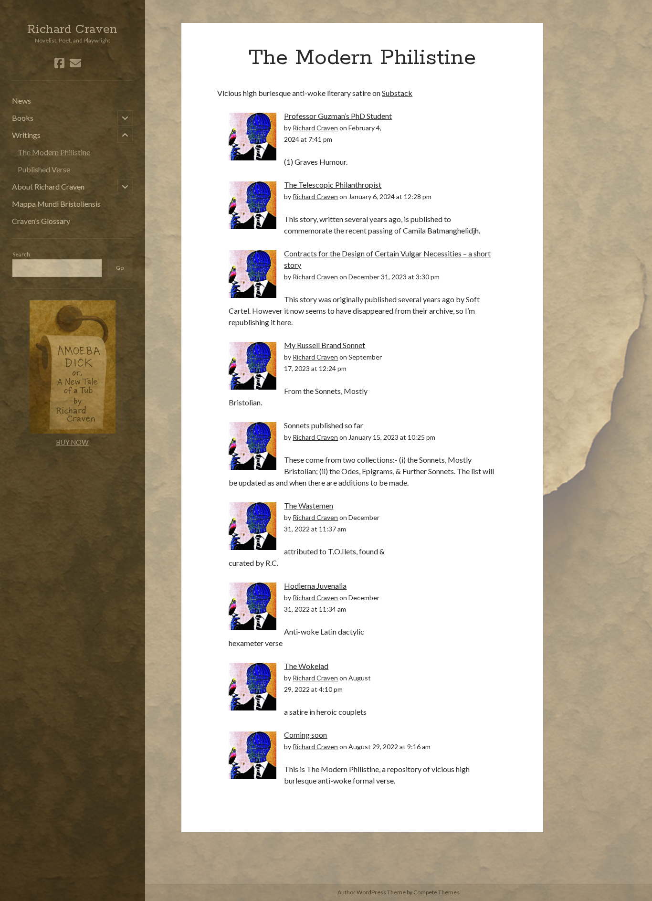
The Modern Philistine (54, 152)
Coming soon (305, 734)
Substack (397, 92)
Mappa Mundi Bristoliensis (56, 203)
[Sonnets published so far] (252, 444)
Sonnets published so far (323, 425)
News (21, 100)
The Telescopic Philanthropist (332, 184)
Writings (26, 134)
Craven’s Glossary (41, 220)
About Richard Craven (48, 186)
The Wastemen (308, 505)
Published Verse (44, 169)
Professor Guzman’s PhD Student (338, 115)
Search (21, 254)
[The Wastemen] (252, 525)
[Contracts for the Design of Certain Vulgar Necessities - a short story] (252, 272)
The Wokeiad (306, 665)
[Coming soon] (252, 754)
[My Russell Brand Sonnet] (252, 364)
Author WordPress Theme (371, 892)
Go (120, 267)
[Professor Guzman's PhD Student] (252, 135)
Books (22, 117)
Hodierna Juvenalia (315, 585)
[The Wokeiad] (252, 685)
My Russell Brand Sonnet (324, 345)
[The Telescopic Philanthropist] (252, 204)
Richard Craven (72, 29)
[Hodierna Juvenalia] (252, 605)
